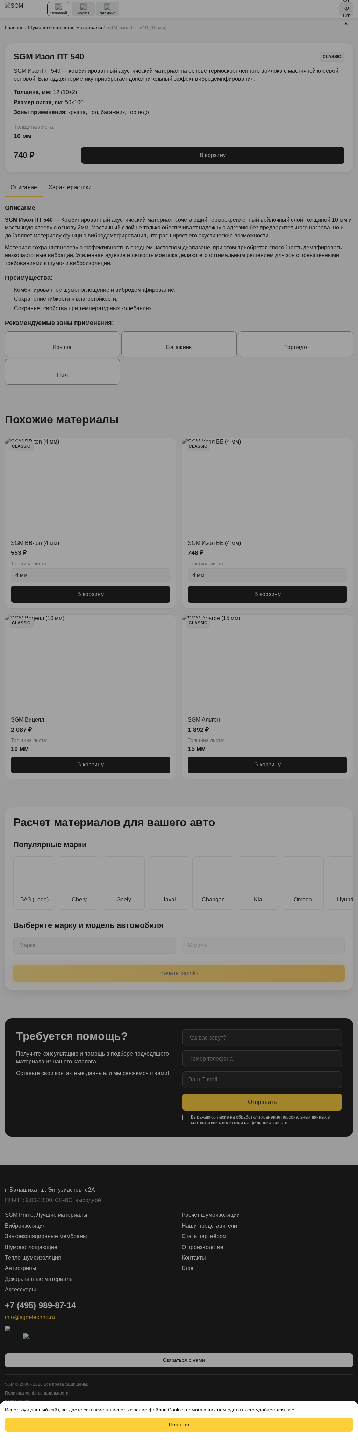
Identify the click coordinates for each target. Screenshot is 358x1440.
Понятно (179, 1424)
